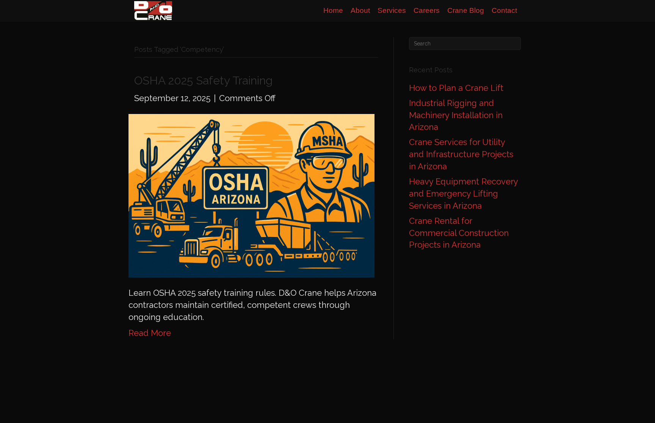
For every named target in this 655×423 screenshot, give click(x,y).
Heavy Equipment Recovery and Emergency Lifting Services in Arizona (463, 193)
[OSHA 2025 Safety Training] (251, 195)
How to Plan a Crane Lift (456, 88)
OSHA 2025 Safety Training (203, 80)
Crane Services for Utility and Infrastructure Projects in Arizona (461, 154)
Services (392, 10)
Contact (504, 10)
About (360, 10)
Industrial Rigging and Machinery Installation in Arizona (456, 115)
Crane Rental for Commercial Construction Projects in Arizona (459, 233)
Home (333, 10)
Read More (149, 333)
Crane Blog (465, 10)
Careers (427, 10)
